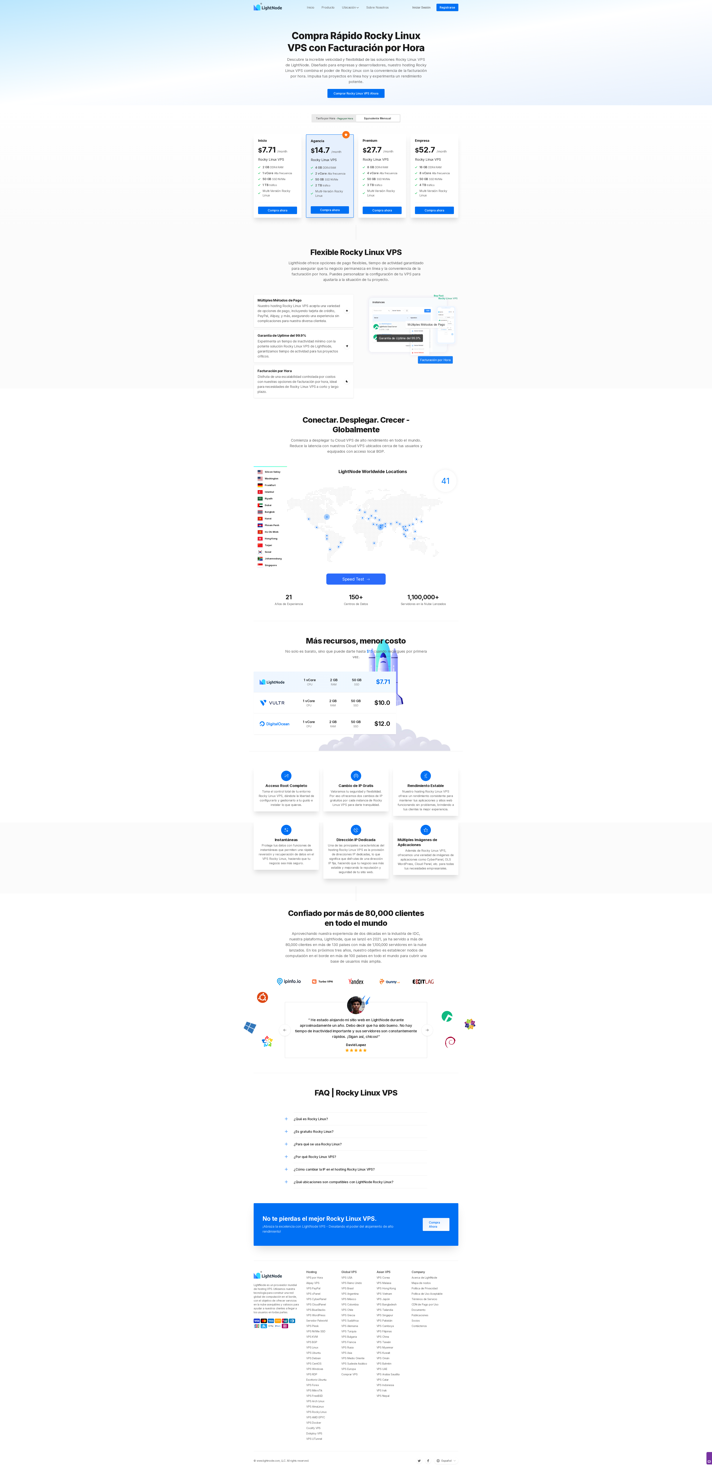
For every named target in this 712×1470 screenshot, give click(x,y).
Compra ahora (277, 210)
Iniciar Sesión (421, 7)
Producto (328, 7)
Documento (419, 1309)
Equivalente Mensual (377, 118)
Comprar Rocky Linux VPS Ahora (356, 93)
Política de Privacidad (424, 1288)
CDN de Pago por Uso (425, 1304)
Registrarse (447, 7)
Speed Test (353, 579)
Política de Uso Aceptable (427, 1293)
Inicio (310, 7)
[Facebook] (428, 1461)
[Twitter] (419, 1461)
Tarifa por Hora (334, 118)
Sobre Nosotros (377, 7)
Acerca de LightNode (424, 1277)
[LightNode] (269, 7)
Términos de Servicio (424, 1299)
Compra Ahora (434, 1219)
